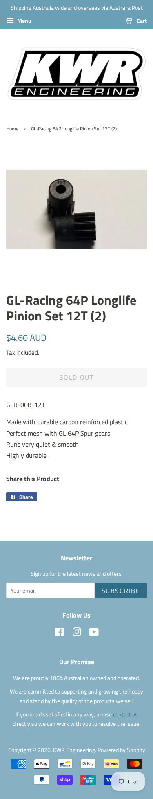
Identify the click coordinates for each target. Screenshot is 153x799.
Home (12, 128)
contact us (125, 714)
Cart (141, 20)
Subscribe (121, 590)
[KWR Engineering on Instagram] (76, 633)
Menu (23, 20)
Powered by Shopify (121, 750)
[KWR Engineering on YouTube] (94, 633)
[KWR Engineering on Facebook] (59, 633)
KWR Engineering (74, 750)
